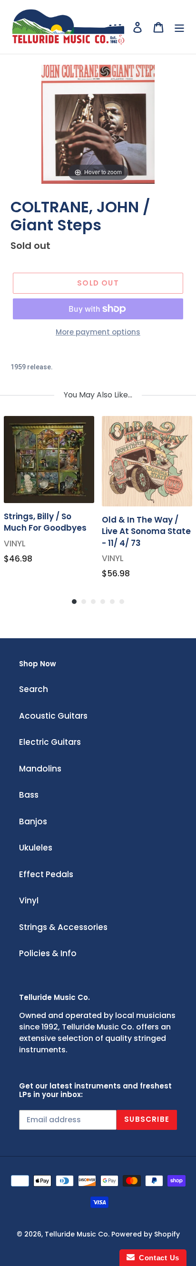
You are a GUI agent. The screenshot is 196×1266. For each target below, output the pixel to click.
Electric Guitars (50, 742)
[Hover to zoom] (98, 123)
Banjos (33, 821)
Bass (29, 795)
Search (33, 689)
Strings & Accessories (63, 927)
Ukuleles (35, 847)
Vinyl (29, 900)
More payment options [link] (98, 332)
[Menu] (179, 27)
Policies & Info (48, 953)
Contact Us (157, 1258)
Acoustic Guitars (53, 716)
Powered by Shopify (145, 1234)
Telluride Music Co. (77, 1234)
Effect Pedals (46, 874)
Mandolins (40, 768)
